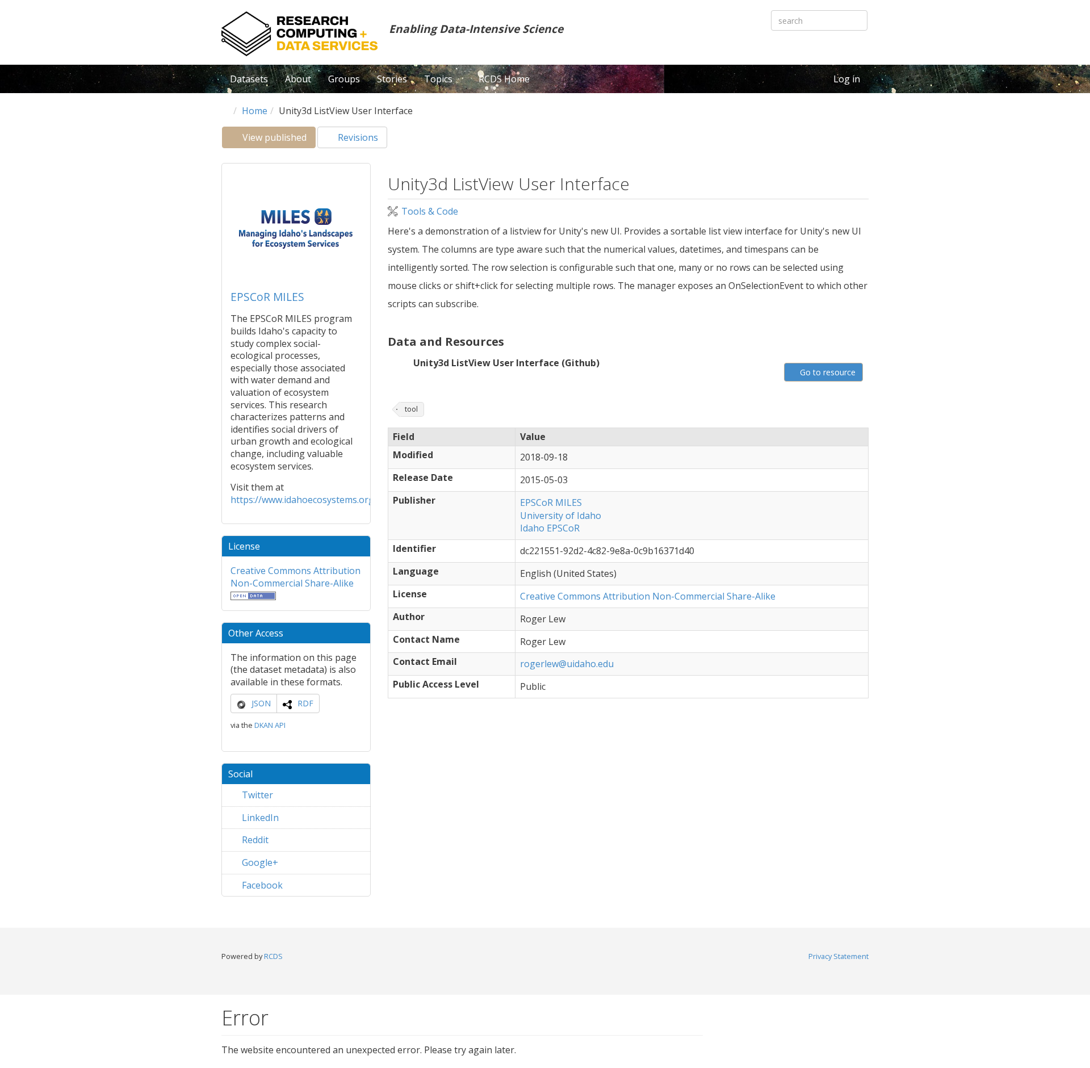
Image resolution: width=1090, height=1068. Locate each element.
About (298, 79)
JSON (261, 703)
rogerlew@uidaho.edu (567, 663)
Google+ (259, 862)
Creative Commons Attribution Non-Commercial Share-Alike (295, 576)
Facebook (261, 885)
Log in (846, 79)
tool (411, 409)
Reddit (254, 840)
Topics (439, 79)
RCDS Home (504, 79)
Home (254, 110)
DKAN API (270, 725)
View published (278, 139)
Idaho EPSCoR (550, 528)
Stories (392, 79)
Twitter (256, 795)
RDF (305, 703)
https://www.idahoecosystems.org (302, 499)
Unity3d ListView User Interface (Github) (506, 363)
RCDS (273, 956)
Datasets (249, 79)
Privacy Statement (838, 956)
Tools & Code (429, 211)
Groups (344, 79)
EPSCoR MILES (267, 296)
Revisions (357, 137)
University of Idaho (560, 515)
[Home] (299, 33)
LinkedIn (259, 817)
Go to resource (827, 372)
